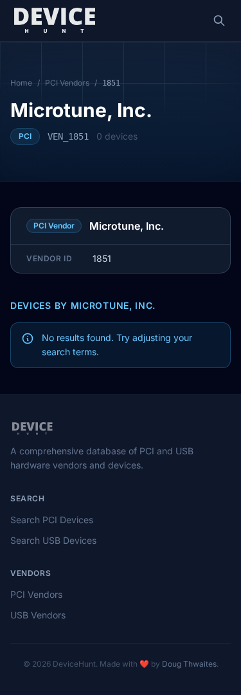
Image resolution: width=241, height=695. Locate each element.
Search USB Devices (53, 540)
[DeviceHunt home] (54, 20)
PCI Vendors (67, 83)
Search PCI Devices (51, 519)
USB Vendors (38, 614)
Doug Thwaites (189, 664)
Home (21, 83)
